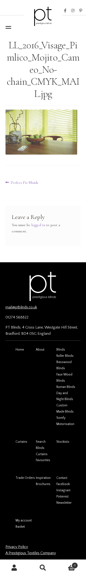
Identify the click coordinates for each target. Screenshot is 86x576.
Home (20, 350)
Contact (61, 478)
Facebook (65, 11)
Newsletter (64, 503)
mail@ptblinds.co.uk (21, 307)
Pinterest (80, 11)
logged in (38, 225)
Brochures (43, 484)
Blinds (60, 350)
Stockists (62, 442)
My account (24, 520)
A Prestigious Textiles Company (30, 553)
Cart (66, 563)
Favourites (43, 460)
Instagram (72, 11)
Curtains (21, 442)
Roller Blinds (65, 356)
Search (41, 442)
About (40, 350)
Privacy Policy (16, 547)
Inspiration (43, 478)
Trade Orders (25, 478)
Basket (20, 527)
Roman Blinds (65, 387)
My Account (14, 568)
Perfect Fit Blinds (24, 183)
